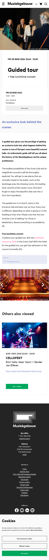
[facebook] (17, 510)
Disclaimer (24, 495)
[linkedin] (27, 510)
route (24, 454)
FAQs (24, 469)
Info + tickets (17, 386)
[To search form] (45, 4)
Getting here (24, 471)
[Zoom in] (1, 298)
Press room (24, 490)
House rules (24, 484)
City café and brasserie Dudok (24, 474)
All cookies (24, 553)
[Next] (43, 284)
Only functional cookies (24, 539)
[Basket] (40, 4)
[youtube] (22, 510)
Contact (24, 492)
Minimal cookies (24, 546)
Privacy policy (24, 482)
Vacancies (24, 479)
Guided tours (13, 261)
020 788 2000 (25, 436)
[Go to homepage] (20, 4)
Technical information (24, 487)
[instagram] (32, 510)
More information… (37, 530)
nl (36, 4)
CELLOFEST (14, 358)
